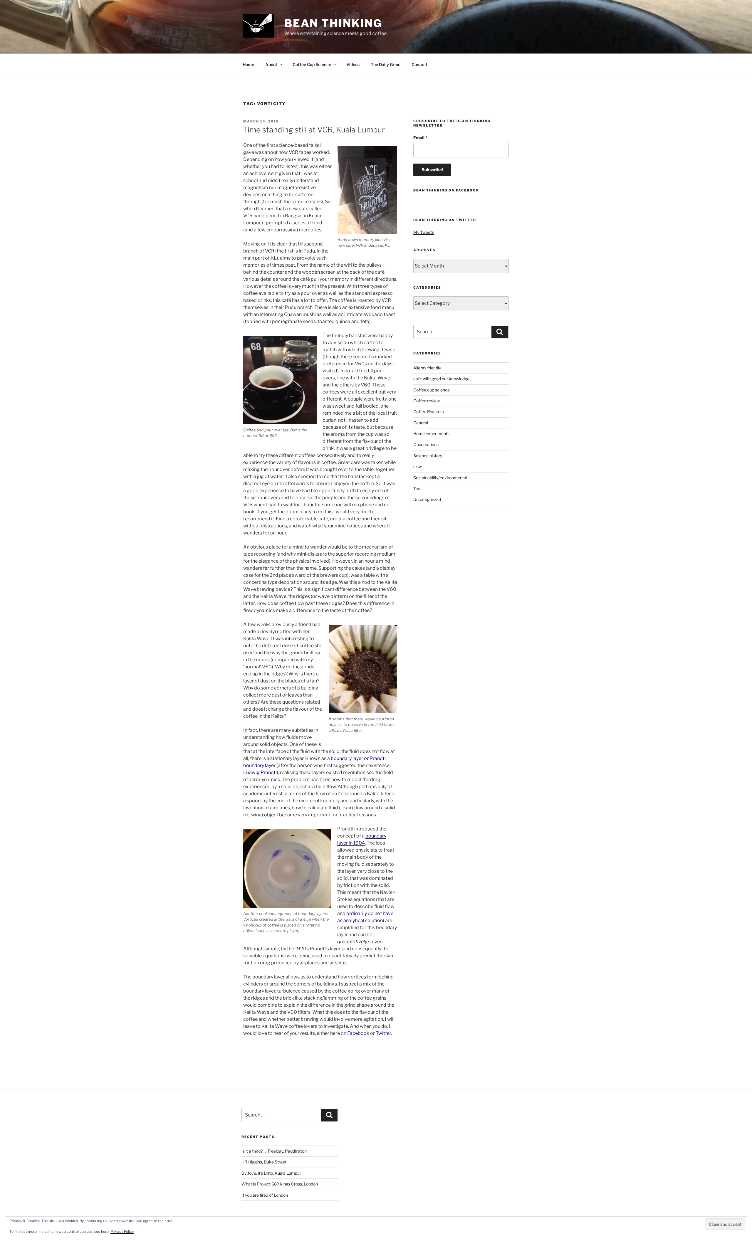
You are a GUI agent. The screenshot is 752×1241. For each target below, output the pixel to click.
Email (420, 137)
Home (248, 64)
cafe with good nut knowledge (441, 378)
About (271, 64)
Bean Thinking (333, 23)
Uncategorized (427, 499)
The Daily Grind (385, 64)
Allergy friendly (427, 367)
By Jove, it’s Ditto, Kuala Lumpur (271, 1173)
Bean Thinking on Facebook (446, 190)
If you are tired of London (264, 1195)
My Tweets (423, 232)
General (420, 422)
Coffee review (426, 400)
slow (417, 466)
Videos (353, 64)
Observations (426, 444)
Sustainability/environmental (440, 477)
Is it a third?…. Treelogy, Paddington (274, 1150)
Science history (427, 455)
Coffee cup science (431, 389)
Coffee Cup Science (312, 64)
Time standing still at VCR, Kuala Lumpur (314, 129)
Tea (416, 488)
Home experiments (431, 433)
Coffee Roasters (428, 411)
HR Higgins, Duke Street (263, 1161)
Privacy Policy (122, 1231)
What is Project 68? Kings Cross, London (279, 1183)
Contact (419, 64)
